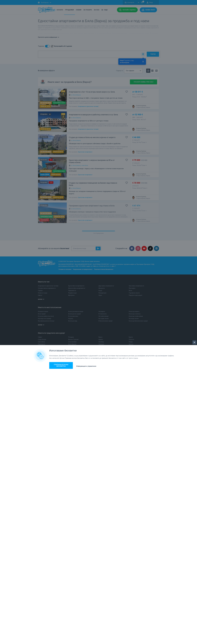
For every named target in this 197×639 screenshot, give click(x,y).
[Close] (194, 342)
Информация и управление (86, 366)
